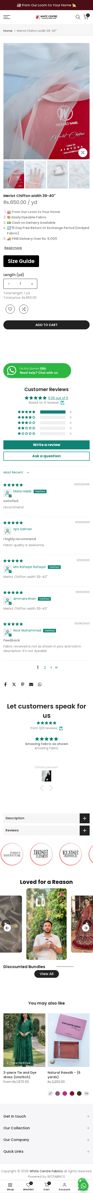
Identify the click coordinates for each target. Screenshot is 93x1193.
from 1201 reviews (43, 728)
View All (46, 973)
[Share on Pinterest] (23, 684)
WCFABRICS (56, 1176)
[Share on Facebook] (5, 684)
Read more (13, 248)
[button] (27, 412)
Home (7, 30)
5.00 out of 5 (58, 398)
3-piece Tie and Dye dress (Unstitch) (19, 1074)
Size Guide (21, 261)
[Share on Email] (31, 684)
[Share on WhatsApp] (40, 684)
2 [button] (45, 667)
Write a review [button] (46, 444)
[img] (13, 485)
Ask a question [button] (46, 456)
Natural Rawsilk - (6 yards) (64, 1074)
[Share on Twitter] (14, 684)
